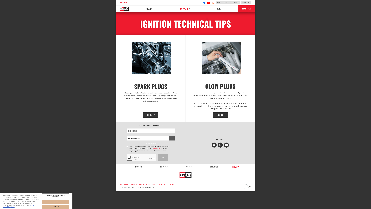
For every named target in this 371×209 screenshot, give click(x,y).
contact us (214, 167)
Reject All (55, 202)
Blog (219, 8)
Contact (235, 2)
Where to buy (222, 2)
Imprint (155, 184)
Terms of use (148, 184)
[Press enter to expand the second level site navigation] (190, 9)
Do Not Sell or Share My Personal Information (55, 196)
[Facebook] (204, 3)
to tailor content (151, 144)
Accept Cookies (55, 207)
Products (150, 8)
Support (184, 8)
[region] (36, 201)
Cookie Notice (141, 184)
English (123, 3)
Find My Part (246, 9)
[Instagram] (213, 3)
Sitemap (235, 167)
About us (189, 167)
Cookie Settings (133, 184)
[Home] (126, 8)
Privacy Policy (11, 207)
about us (246, 2)
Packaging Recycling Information (166, 184)
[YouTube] (208, 3)
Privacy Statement (157, 148)
